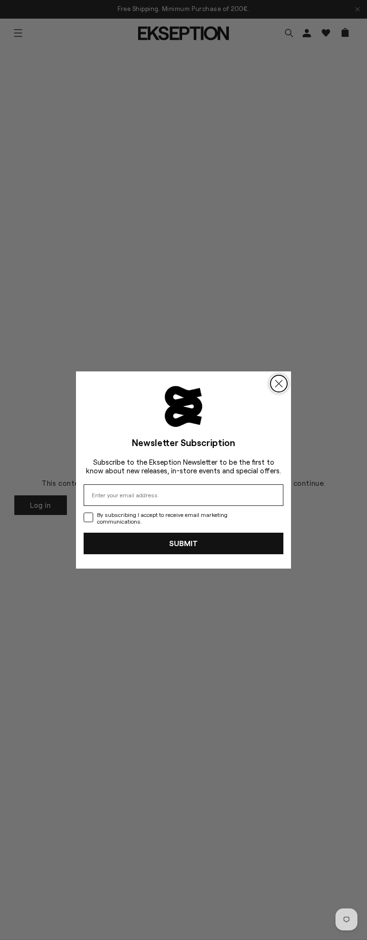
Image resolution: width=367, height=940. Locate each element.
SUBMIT (183, 543)
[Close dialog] (278, 383)
